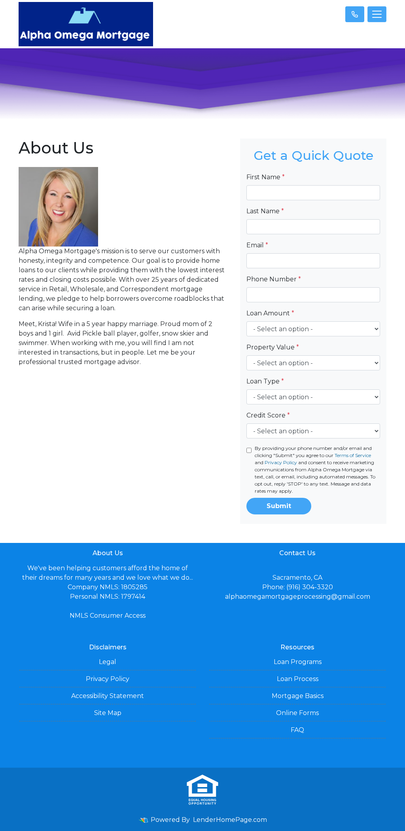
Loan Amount (270, 313)
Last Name (265, 211)
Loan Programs (298, 662)
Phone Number (273, 279)
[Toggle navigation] (376, 14)
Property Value (272, 347)
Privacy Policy (281, 462)
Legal (107, 662)
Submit (279, 506)
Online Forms (297, 713)
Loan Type (265, 381)
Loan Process (297, 679)
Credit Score (268, 415)
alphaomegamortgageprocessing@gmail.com (297, 596)
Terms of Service (353, 455)
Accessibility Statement (107, 696)
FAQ (297, 730)
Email (257, 245)
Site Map (107, 713)
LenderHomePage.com (230, 819)
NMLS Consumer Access (108, 615)
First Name (265, 177)
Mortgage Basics (298, 696)
